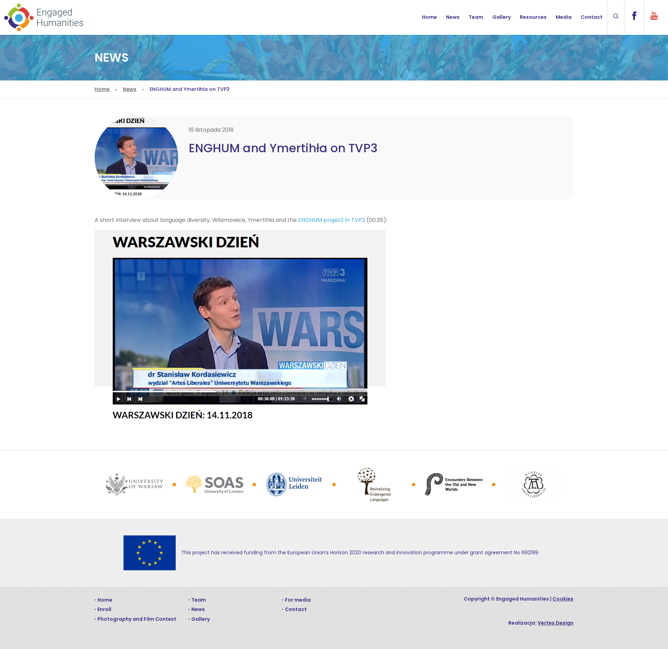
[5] (453, 484)
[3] (294, 484)
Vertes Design (555, 622)
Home (429, 17)
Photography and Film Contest (136, 619)
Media (564, 17)
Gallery (501, 17)
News (453, 17)
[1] (134, 484)
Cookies (562, 598)
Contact (592, 17)
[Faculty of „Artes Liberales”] (533, 484)
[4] (374, 484)
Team (476, 17)
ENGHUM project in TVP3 (331, 220)
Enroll (104, 609)
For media (298, 599)
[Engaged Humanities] (43, 17)
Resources (533, 17)
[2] (214, 485)
